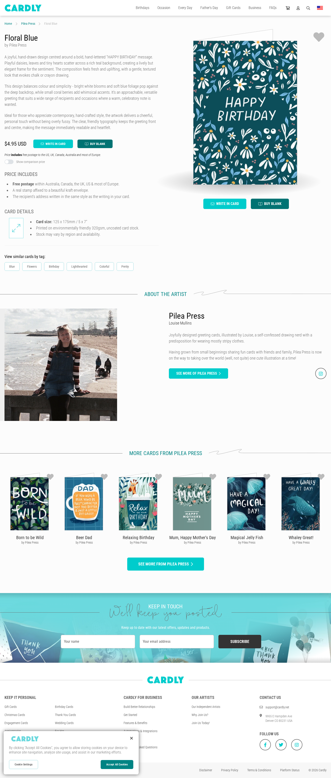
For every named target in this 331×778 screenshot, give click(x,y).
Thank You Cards (65, 715)
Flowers (32, 266)
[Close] (131, 738)
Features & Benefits (135, 723)
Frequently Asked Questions (140, 747)
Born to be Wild (30, 537)
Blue (12, 266)
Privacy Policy (229, 770)
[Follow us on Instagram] (296, 744)
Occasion (163, 8)
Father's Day (209, 8)
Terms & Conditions (259, 770)
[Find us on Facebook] (265, 744)
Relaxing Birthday (138, 537)
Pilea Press (28, 23)
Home (8, 23)
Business (255, 8)
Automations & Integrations (140, 731)
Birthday (54, 266)
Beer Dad (84, 537)
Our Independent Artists (206, 707)
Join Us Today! (201, 723)
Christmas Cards (15, 715)
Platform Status (289, 770)
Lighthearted (79, 266)
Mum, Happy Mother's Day (192, 537)
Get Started (130, 715)
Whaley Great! (301, 537)
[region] (71, 752)
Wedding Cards (64, 723)
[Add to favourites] (318, 37)
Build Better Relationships (139, 707)
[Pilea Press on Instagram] (320, 373)
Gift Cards (233, 8)
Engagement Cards (16, 723)
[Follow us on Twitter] (281, 744)
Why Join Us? (200, 715)
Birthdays (142, 8)
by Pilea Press (30, 542)
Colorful (104, 266)
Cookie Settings (23, 764)
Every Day (185, 8)
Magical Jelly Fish (247, 537)
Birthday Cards (64, 707)
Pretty (125, 266)
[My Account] (298, 7)
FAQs (273, 8)
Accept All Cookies (117, 764)
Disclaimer (205, 770)
